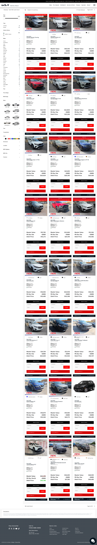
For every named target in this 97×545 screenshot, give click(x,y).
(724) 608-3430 (35, 528)
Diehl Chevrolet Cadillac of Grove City (55, 499)
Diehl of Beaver (30, 72)
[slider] (4, 18)
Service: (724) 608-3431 (59, 1)
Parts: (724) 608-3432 (69, 1)
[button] (46, 22)
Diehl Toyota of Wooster (31, 499)
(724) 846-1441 (67, 499)
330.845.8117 (43, 499)
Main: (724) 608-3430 (50, 1)
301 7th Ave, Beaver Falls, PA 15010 (88, 1)
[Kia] (5, 5)
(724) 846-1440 (43, 72)
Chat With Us (31, 68)
